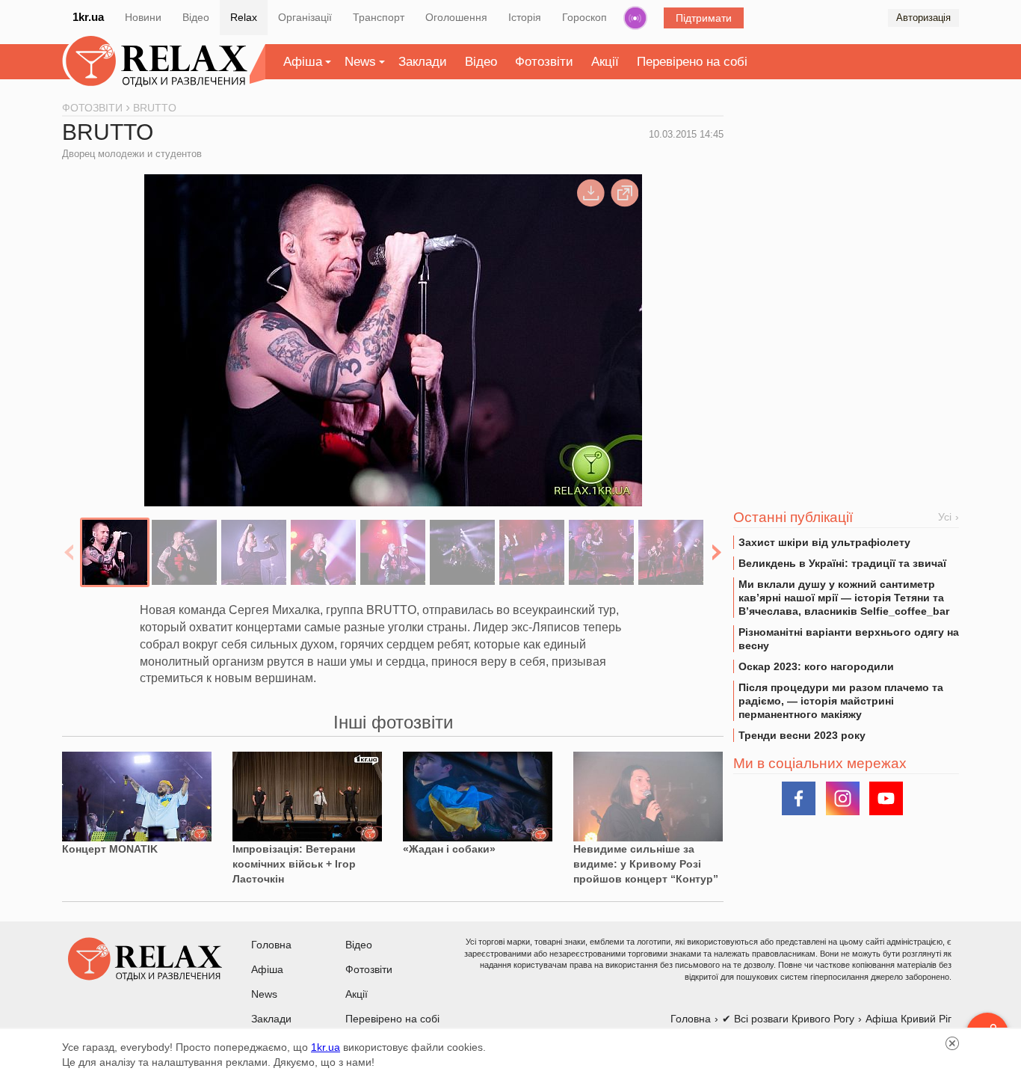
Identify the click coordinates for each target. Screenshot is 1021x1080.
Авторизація (923, 17)
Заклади (422, 62)
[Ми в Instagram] (843, 798)
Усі (944, 517)
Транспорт (378, 17)
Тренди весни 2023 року (802, 735)
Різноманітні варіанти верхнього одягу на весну (848, 638)
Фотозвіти (544, 62)
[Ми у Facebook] (798, 798)
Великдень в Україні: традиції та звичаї (842, 563)
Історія (524, 17)
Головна (271, 945)
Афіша (302, 62)
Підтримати (704, 18)
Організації (305, 17)
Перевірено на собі (692, 62)
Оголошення (456, 17)
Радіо (635, 17)
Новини (143, 17)
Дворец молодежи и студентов (132, 153)
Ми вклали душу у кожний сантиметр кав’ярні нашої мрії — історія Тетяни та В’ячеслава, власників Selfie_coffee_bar (843, 597)
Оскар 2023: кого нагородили (816, 666)
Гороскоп (584, 17)
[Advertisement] (846, 217)
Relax (243, 17)
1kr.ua (88, 16)
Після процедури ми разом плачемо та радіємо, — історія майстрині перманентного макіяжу (840, 700)
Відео (195, 17)
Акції (605, 62)
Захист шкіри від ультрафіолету (824, 542)
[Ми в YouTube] (886, 798)
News (360, 62)
